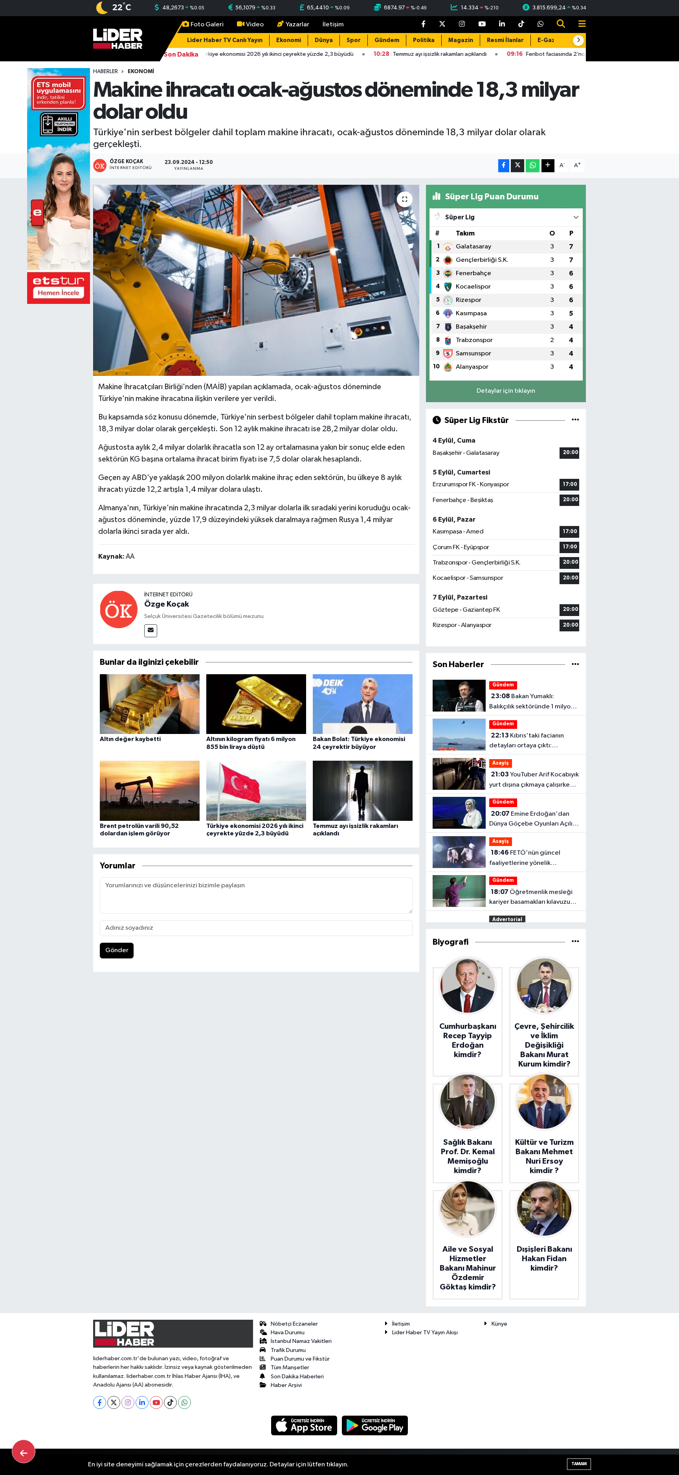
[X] (113, 1402)
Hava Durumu (288, 1332)
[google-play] (375, 1425)
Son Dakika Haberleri (297, 1376)
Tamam (579, 1464)
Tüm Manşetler (290, 1367)
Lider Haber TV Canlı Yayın (224, 40)
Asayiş (500, 763)
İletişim (333, 24)
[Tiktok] (170, 1402)
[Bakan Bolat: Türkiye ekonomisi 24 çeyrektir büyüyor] (363, 704)
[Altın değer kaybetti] (150, 704)
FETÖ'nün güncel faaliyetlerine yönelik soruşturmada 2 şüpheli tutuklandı (524, 858)
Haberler (105, 71)
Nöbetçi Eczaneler (294, 1324)
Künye (499, 1324)
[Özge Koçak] (119, 609)
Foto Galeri (207, 24)
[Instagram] (127, 1402)
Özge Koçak (166, 604)
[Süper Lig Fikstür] (575, 420)
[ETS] (58, 185)
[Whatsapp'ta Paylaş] (533, 165)
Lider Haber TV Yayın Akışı (425, 1332)
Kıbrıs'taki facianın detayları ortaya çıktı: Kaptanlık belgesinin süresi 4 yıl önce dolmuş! (530, 741)
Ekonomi (288, 40)
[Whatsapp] (184, 1402)
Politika (424, 40)
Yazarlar (297, 24)
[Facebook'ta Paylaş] (503, 165)
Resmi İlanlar (505, 40)
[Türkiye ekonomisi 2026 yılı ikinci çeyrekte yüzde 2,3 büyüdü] (256, 790)
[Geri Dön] (23, 1451)
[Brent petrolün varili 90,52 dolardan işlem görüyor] (150, 790)
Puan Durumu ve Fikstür (300, 1359)
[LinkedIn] (142, 1402)
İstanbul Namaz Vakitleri (301, 1341)
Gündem (386, 40)
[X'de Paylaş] (517, 165)
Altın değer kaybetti (130, 739)
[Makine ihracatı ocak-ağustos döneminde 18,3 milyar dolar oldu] (256, 280)
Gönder (116, 950)
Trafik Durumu (288, 1350)
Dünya (324, 40)
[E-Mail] (150, 630)
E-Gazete (552, 40)
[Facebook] (99, 1402)
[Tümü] (575, 664)
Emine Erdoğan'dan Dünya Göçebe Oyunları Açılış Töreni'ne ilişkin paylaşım (532, 819)
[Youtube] (156, 1402)
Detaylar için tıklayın (506, 391)
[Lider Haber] (117, 38)
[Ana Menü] (579, 24)
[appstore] (305, 1425)
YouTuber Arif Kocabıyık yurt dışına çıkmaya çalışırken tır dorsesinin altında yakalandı (534, 780)
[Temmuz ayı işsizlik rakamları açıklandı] (363, 790)
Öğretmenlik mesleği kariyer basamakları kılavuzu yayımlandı (531, 897)
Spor (354, 40)
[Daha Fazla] (547, 165)
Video (255, 24)
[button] (578, 40)
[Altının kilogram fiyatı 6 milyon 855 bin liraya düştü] (256, 704)
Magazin (460, 40)
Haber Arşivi (286, 1385)
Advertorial (507, 919)
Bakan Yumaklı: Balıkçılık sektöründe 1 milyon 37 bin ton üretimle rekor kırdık (534, 702)
